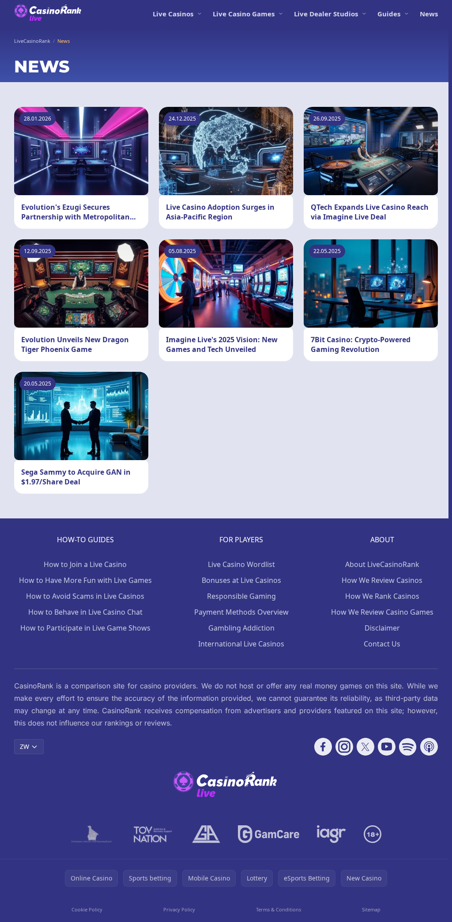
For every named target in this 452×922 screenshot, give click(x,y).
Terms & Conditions (278, 909)
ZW (24, 746)
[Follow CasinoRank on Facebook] (323, 747)
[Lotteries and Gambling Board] (91, 834)
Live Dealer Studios (326, 13)
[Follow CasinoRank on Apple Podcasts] (429, 747)
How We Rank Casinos (382, 596)
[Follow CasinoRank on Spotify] (408, 747)
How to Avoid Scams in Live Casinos (85, 596)
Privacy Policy (179, 909)
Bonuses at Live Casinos (241, 580)
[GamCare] (268, 834)
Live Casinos (173, 13)
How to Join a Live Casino (85, 564)
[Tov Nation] (152, 834)
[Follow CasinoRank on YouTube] (387, 747)
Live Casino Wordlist (241, 564)
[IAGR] (331, 834)
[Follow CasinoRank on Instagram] (344, 747)
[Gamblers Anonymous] (206, 834)
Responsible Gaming (241, 596)
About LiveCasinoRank (382, 564)
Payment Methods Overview (241, 612)
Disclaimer (382, 628)
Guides (388, 13)
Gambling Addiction (241, 628)
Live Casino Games (244, 13)
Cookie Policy (87, 909)
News (429, 13)
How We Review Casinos (382, 580)
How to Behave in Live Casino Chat (85, 612)
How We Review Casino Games (382, 612)
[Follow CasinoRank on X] (365, 747)
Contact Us (382, 644)
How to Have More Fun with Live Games (85, 580)
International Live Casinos (241, 644)
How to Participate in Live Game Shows (85, 628)
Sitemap (371, 909)
